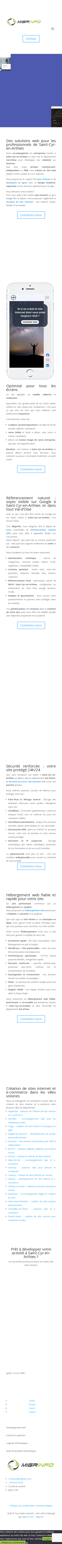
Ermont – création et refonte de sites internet (29, 1156)
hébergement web (35, 910)
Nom (8, 1283)
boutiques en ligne (16, 182)
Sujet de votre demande (17, 1299)
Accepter (47, 1539)
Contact (31, 39)
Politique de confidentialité (22, 1505)
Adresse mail (12, 1294)
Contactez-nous (31, 111)
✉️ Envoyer (17, 1330)
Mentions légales (44, 1505)
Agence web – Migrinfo (33, 1516)
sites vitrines (43, 179)
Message (10, 1309)
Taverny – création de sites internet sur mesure (30, 1175)
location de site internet (19, 201)
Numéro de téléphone (16, 1288)
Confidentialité (13, 1314)
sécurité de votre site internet (25, 781)
